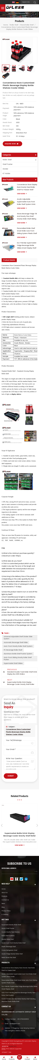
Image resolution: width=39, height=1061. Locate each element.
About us (4, 893)
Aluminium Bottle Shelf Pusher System (18, 653)
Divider (5, 169)
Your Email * (11, 749)
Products (4, 896)
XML (10, 1052)
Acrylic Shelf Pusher (8, 928)
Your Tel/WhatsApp (14, 740)
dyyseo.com (12, 1046)
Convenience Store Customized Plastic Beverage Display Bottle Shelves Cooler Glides (18, 732)
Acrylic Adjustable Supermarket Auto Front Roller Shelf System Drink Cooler (26, 202)
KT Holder (6, 173)
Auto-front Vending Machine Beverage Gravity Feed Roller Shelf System (18, 994)
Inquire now (10, 144)
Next (37, 825)
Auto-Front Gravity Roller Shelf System (18, 646)
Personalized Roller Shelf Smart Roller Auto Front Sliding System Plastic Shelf (27, 231)
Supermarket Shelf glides (13, 663)
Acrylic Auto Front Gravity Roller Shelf (13, 943)
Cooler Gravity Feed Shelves (11, 932)
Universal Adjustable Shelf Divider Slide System (18, 637)
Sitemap (4, 1052)
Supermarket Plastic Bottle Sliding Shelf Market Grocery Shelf (19, 834)
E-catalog (5, 915)
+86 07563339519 (23, 1019)
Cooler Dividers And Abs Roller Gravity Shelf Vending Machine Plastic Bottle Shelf (18, 1000)
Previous (1, 825)
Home (5, 25)
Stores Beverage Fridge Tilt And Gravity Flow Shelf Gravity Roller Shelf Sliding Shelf (27, 216)
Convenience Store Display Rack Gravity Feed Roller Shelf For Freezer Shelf (27, 187)
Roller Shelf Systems (8, 936)
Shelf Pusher (8, 164)
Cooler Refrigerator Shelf (9, 950)
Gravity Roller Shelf (8, 939)
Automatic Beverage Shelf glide (16, 642)
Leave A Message (19, 1057)
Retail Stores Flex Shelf (9, 958)
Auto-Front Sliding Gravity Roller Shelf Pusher (18, 658)
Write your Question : (14, 759)
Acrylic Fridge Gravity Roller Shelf (12, 954)
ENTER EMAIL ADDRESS (9, 868)
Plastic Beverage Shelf (9, 947)
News (3, 904)
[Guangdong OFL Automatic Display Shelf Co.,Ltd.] (15, 7)
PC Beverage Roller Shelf (13, 650)
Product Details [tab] (9, 260)
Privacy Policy (6, 911)
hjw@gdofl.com (15, 1024)
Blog (3, 907)
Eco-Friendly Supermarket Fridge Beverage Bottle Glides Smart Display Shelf (26, 245)
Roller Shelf (14, 25)
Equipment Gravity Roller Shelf (11, 925)
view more (21, 194)
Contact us (5, 900)
